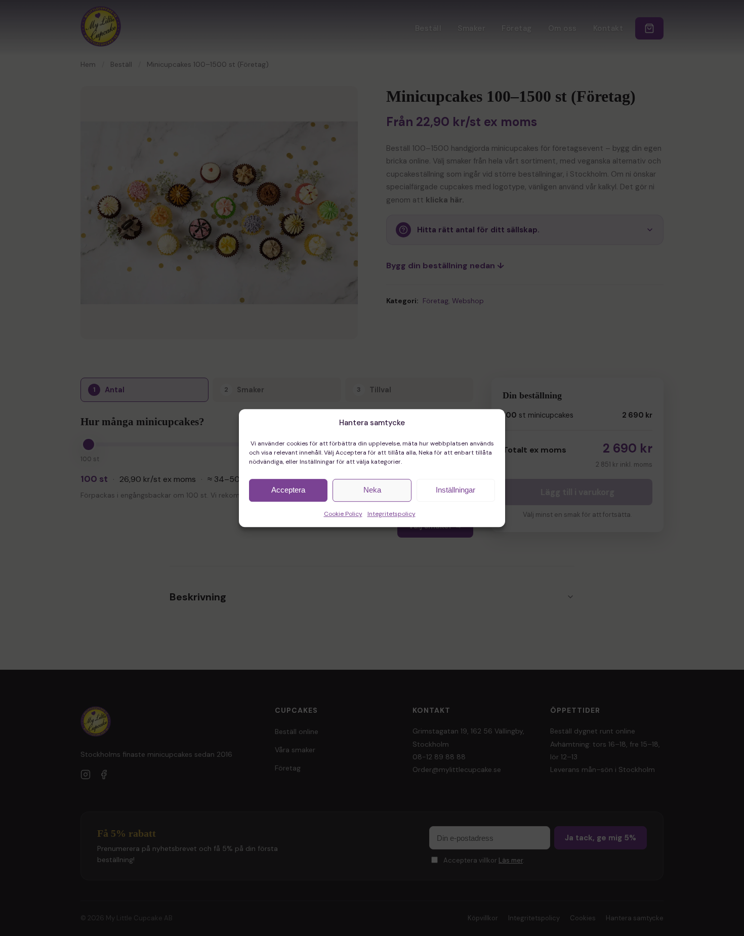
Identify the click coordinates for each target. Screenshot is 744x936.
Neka (372, 489)
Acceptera (288, 489)
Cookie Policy (343, 514)
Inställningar (455, 489)
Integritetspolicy (391, 514)
